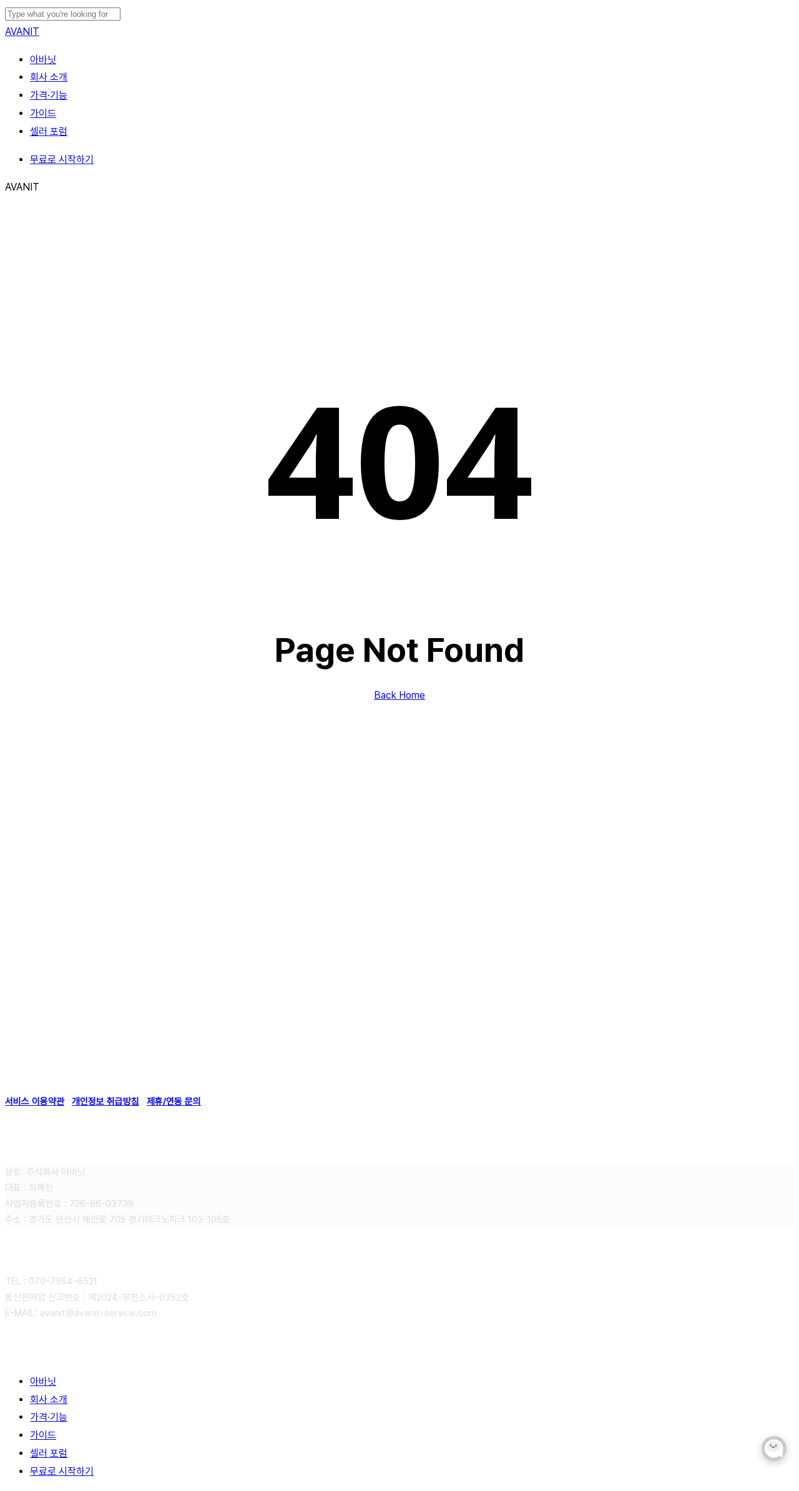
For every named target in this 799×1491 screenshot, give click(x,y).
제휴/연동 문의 (174, 1101)
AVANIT (22, 31)
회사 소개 (48, 1399)
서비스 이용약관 (34, 1101)
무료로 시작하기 (62, 1471)
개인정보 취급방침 (105, 1101)
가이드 (43, 1435)
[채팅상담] (774, 1448)
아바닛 (43, 1381)
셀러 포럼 (48, 1453)
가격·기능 (48, 1417)
